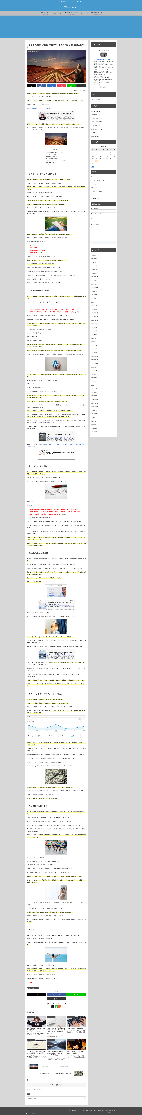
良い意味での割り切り (52, 163)
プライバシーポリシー (97, 191)
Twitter (93, 177)
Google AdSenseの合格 (52, 158)
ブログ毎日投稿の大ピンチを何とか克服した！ (39, 108)
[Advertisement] (71, 27)
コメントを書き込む (56, 1085)
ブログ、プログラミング (33, 988)
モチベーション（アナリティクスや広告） (57, 160)
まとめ (48, 165)
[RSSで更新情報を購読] (59, 1006)
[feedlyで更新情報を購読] (56, 1006)
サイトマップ (95, 187)
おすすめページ (72, 1110)
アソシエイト (95, 184)
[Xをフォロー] (52, 1006)
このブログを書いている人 (98, 180)
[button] (81, 85)
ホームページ (95, 195)
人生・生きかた (95, 198)
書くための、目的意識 (52, 156)
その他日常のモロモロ (111, 1110)
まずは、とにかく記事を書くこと (55, 152)
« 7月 (92, 167)
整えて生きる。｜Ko (103, 59)
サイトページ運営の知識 (53, 154)
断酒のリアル (101, 1110)
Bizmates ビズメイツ (91, 1110)
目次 (54, 149)
